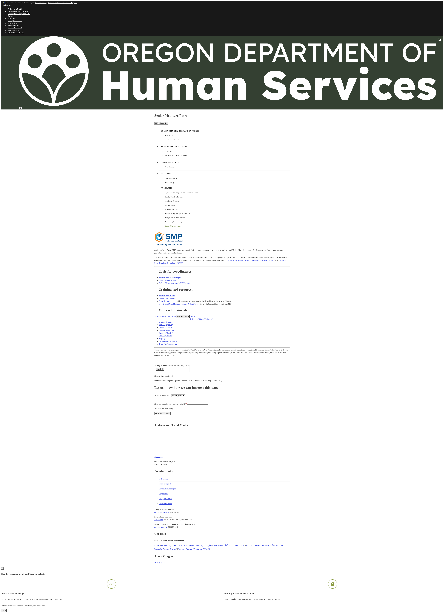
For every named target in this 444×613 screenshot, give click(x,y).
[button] (7, 5)
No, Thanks (159, 413)
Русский (173, 549)
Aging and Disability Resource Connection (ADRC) (182, 193)
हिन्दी (226, 545)
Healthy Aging (170, 205)
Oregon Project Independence (175, 218)
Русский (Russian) (166, 333)
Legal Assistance (170, 162)
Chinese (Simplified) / (18, 11)
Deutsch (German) (166, 322)
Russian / (14, 25)
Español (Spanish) (165, 336)
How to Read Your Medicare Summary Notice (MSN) (179, 304)
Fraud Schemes (164, 301)
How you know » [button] (40, 3)
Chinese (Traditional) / (19, 14)
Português (158, 549)
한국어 (249, 545)
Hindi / (11, 18)
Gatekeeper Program (172, 201)
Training (166, 174)
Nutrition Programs (171, 209)
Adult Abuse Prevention (173, 140)
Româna (166, 549)
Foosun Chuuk (194, 545)
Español (164, 545)
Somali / (15, 28)
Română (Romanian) (166, 330)
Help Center (163, 479)
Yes (158, 369)
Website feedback (165, 504)
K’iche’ (242, 545)
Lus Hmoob (233, 545)
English (10, 16)
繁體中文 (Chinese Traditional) (201, 319)
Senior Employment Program (175, 222)
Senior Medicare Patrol (172, 226)
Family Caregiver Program (174, 197)
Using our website (165, 499)
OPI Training (169, 183)
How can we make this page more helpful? (170, 404)
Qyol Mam (257, 545)
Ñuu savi (275, 545)
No (162, 369)
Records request (165, 484)
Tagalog (162, 339)
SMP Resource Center (167, 296)
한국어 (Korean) (165, 327)
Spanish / (14, 30)
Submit (167, 413)
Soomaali (181, 549)
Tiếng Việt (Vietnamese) (168, 344)
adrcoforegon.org (160, 527)
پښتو (281, 545)
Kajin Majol (266, 545)
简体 (180, 545)
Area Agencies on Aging (174, 146)
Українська (197, 549)
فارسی (208, 545)
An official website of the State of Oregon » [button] (62, 3)
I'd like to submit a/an (162, 395)
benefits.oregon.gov (161, 512)
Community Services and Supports (180, 131)
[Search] (439, 39)
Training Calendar (171, 178)
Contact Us (169, 136)
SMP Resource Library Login (170, 278)
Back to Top (160, 563)
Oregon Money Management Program (177, 213)
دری (202, 545)
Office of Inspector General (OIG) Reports (174, 283)
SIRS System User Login (168, 280)
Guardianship (169, 167)
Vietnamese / (16, 32)
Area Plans (168, 151)
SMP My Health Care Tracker (165, 316)
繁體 (185, 545)
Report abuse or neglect (167, 489)
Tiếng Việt (207, 549)
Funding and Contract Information (176, 155)
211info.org (158, 520)
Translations (183, 316)
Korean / (12, 23)
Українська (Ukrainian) (168, 341)
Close (4, 610)
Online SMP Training (167, 298)
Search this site (53, 114)
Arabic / (15, 9)
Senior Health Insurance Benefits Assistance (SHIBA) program (250, 260)
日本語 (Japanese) (166, 325)
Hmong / (15, 21)
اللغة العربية (172, 545)
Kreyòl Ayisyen (218, 545)
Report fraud (163, 494)
